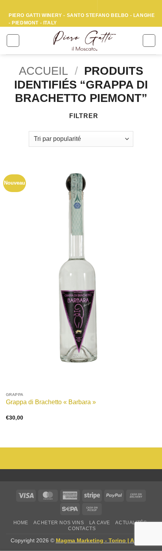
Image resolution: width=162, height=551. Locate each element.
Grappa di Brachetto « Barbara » (51, 402)
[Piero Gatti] (84, 40)
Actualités (131, 522)
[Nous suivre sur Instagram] (72, 6)
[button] (13, 40)
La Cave (99, 522)
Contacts (82, 528)
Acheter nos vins (58, 522)
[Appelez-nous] (87, 6)
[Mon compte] (29, 40)
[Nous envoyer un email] (80, 6)
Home (20, 522)
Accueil (43, 71)
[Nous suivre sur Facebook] (65, 6)
